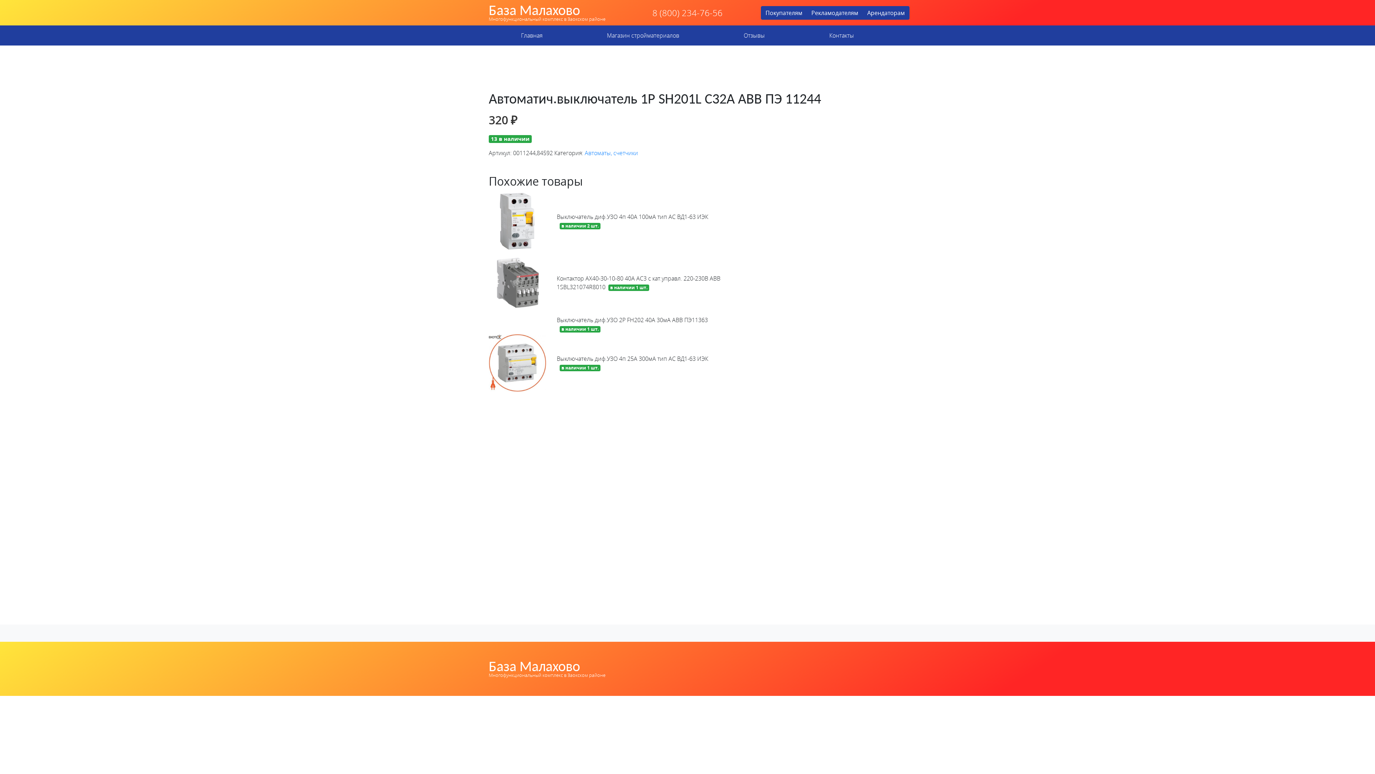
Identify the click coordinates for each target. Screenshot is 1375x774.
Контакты (841, 35)
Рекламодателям (834, 13)
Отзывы (754, 35)
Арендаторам (886, 13)
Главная (531, 35)
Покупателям (784, 13)
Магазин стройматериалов (643, 35)
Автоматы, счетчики (611, 153)
